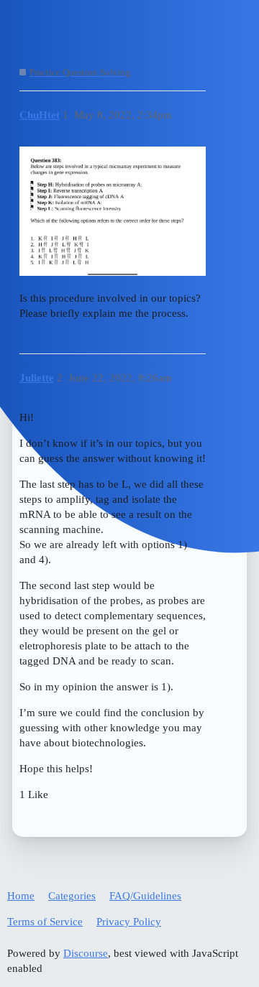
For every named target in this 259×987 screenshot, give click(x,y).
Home (21, 896)
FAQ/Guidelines (145, 896)
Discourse (85, 953)
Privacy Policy (128, 921)
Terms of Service (45, 921)
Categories (72, 896)
